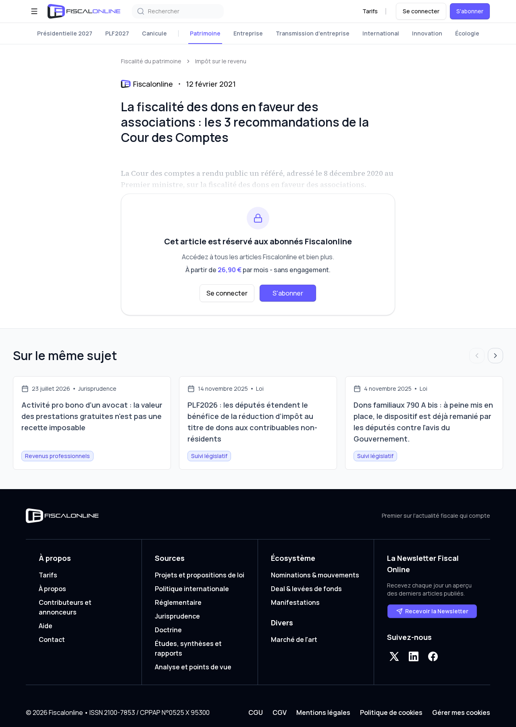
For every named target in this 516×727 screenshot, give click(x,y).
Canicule (154, 33)
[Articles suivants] (495, 355)
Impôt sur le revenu (220, 61)
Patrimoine (205, 33)
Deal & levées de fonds (306, 588)
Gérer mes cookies (461, 712)
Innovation (427, 33)
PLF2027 (117, 33)
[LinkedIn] (413, 656)
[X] (394, 656)
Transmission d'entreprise (313, 33)
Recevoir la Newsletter (436, 611)
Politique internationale (192, 588)
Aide (45, 625)
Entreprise (248, 33)
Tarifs (370, 11)
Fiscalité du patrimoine (151, 61)
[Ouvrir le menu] (34, 11)
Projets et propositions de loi (199, 575)
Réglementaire (178, 602)
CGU (255, 712)
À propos (52, 588)
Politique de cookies (391, 712)
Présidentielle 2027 (64, 33)
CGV (280, 712)
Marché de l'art (294, 639)
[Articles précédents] (477, 355)
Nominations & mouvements (315, 575)
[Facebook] (433, 656)
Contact (52, 639)
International (380, 33)
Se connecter (421, 11)
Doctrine (168, 629)
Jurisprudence (177, 616)
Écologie (467, 33)
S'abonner (469, 11)
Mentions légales (323, 712)
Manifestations (295, 602)
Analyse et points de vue (193, 666)
